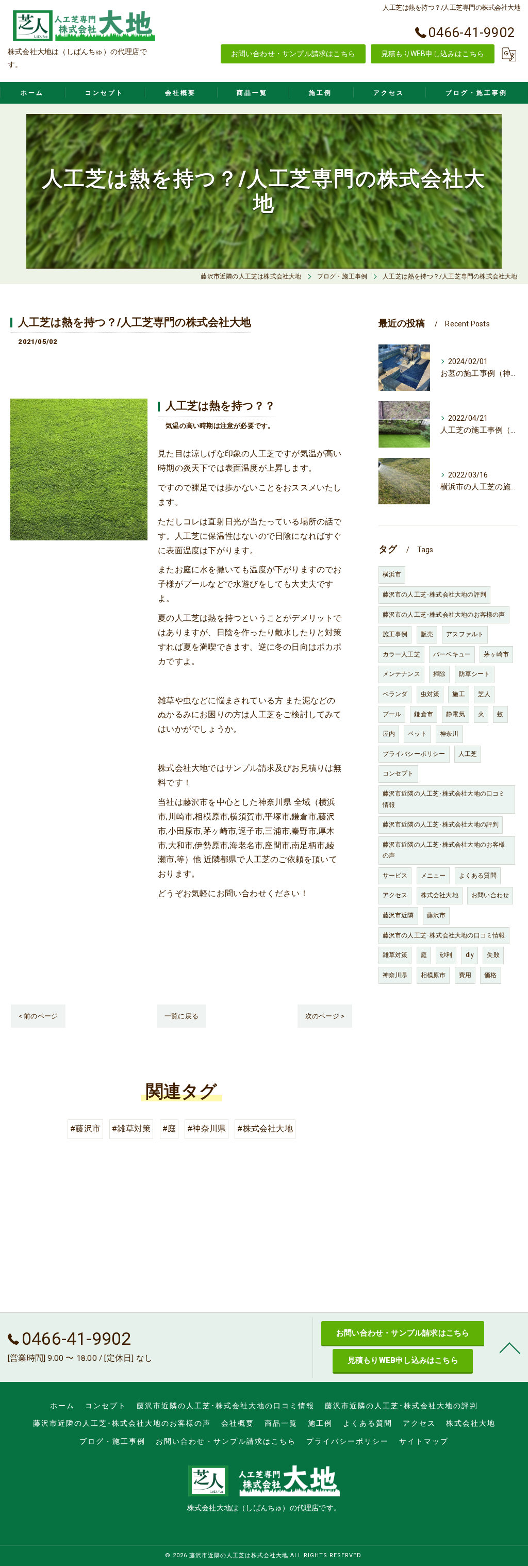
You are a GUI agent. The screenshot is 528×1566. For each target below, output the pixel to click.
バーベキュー (452, 654)
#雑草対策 (131, 1128)
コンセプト (398, 773)
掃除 (439, 674)
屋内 (389, 733)
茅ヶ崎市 (496, 654)
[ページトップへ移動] (510, 1347)
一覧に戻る (181, 1016)
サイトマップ (424, 1441)
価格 (490, 975)
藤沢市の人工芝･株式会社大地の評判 (434, 594)
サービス (395, 875)
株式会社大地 (439, 895)
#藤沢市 (85, 1128)
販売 (427, 634)
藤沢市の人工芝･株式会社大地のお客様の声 (444, 614)
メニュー (433, 875)
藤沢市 (436, 915)
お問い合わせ (490, 895)
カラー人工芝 (401, 654)
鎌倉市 (423, 714)
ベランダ (395, 694)
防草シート (474, 674)
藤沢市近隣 (398, 915)
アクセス (395, 895)
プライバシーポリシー (414, 753)
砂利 (446, 955)
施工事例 (395, 634)
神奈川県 (395, 975)
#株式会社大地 (264, 1128)
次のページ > (324, 1016)
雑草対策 (395, 955)
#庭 (169, 1128)
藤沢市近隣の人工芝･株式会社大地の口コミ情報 (444, 799)
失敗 (493, 955)
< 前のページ (38, 1016)
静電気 (455, 714)
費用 (465, 975)
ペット (417, 733)
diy (470, 955)
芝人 (484, 694)
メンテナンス (401, 674)
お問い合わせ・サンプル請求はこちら (293, 54)
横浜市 (392, 574)
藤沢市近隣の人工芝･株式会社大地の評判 (441, 824)
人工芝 (467, 753)
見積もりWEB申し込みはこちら (432, 54)
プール (392, 714)
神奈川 (449, 733)
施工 (458, 694)
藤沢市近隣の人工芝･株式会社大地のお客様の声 (444, 850)
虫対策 (430, 694)
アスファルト (465, 634)
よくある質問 (478, 875)
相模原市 (433, 975)
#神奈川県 (206, 1128)
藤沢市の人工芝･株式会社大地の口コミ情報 (444, 935)
